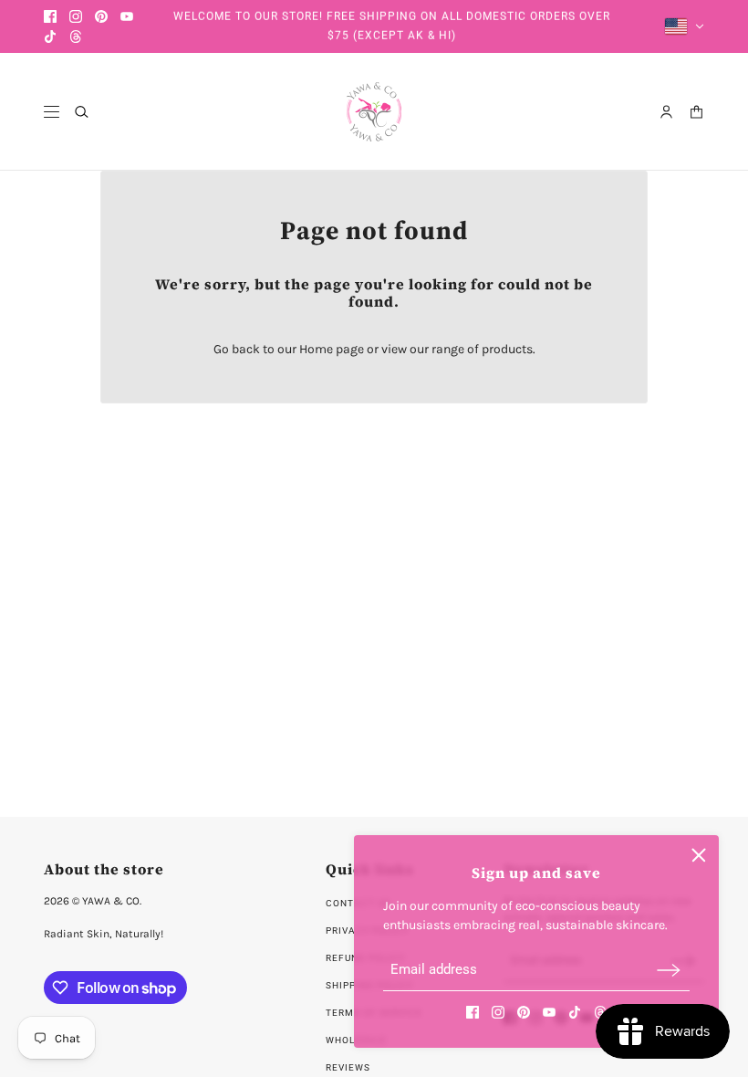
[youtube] (127, 16)
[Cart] (696, 112)
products (507, 349)
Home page (331, 349)
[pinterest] (101, 16)
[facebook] (50, 16)
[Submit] (668, 970)
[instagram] (76, 16)
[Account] (666, 112)
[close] (699, 855)
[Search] (81, 112)
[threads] (76, 36)
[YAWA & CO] (374, 111)
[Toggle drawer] (51, 112)
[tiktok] (50, 36)
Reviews (348, 1067)
